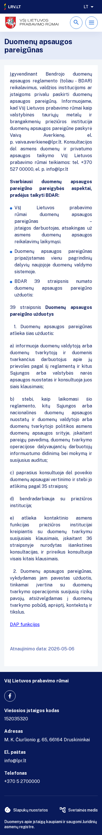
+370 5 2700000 (22, 781)
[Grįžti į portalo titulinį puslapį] (12, 7)
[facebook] (10, 696)
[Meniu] (91, 22)
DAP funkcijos (25, 624)
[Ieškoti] (76, 22)
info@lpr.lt (15, 760)
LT (86, 7)
